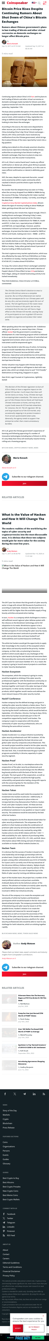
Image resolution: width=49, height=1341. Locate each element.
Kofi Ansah (24, 1051)
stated (10, 332)
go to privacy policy (34, 1328)
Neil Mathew (25, 1004)
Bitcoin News (7, 448)
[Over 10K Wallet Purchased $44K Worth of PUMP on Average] (9, 1033)
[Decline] (43, 1316)
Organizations (9, 1146)
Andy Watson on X (9, 958)
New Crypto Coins (10, 1191)
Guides (6, 1159)
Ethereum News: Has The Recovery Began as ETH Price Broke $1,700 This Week (32, 998)
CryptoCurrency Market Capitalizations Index (19, 203)
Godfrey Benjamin (26, 1067)
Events (5, 1155)
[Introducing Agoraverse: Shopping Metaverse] (9, 1066)
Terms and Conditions (12, 1267)
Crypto (6, 1119)
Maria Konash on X (9, 468)
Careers (6, 1258)
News (36, 448)
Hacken (11, 617)
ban (32, 96)
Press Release (8, 1127)
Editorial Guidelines (11, 1262)
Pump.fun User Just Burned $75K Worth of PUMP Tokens (30, 1014)
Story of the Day (10, 1110)
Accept (18, 1328)
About (5, 1250)
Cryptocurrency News (23, 448)
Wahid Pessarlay (26, 1035)
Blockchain (7, 1123)
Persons (6, 1150)
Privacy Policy (9, 1275)
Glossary (6, 1163)
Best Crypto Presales (11, 1186)
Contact (6, 1254)
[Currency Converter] (44, 3)
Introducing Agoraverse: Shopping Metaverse (31, 1062)
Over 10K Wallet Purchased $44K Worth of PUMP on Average (30, 1030)
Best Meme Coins (10, 1195)
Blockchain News (9, 933)
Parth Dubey (24, 1019)
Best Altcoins (8, 1182)
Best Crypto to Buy (11, 1178)
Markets (6, 1115)
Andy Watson (12, 551)
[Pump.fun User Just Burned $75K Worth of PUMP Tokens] (9, 1017)
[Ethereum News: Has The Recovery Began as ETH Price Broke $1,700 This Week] (9, 999)
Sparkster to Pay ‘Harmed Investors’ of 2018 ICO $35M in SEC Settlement (32, 1046)
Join (24, 483)
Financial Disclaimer (11, 1271)
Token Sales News (30, 933)
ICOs (33, 271)
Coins (5, 1142)
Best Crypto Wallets (11, 1199)
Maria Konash (12, 43)
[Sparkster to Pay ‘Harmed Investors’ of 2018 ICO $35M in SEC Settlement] (9, 1049)
